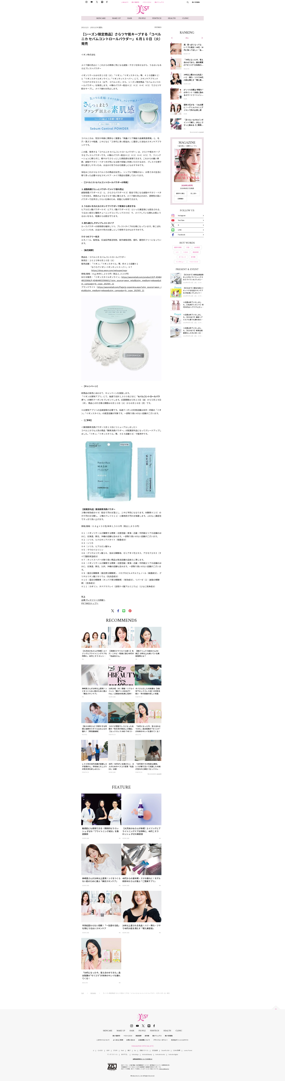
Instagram (181, 215)
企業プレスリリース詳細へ (93, 599)
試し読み (193, 193)
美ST (129, 1050)
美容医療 (138, 1036)
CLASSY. (100, 1050)
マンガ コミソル (112, 1054)
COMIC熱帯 (176, 1050)
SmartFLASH (165, 1050)
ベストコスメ (147, 2)
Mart (122, 1050)
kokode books (160, 1054)
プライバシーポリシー (160, 1040)
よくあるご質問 (118, 1040)
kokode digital (173, 1054)
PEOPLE (142, 18)
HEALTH (172, 18)
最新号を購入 (180, 193)
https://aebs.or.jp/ (164, 1069)
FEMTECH (156, 18)
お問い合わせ (130, 1040)
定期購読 (180, 199)
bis (135, 1050)
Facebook (181, 235)
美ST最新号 (135, 2)
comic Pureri (188, 1050)
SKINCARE (101, 18)
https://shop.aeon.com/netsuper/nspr (109, 270)
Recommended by (152, 774)
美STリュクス (159, 2)
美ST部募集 (196, 2)
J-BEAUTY (124, 2)
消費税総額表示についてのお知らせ (142, 1059)
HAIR (129, 18)
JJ (93, 1050)
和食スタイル (144, 1050)
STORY (115, 1050)
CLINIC (185, 18)
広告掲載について (144, 1040)
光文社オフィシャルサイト (179, 1040)
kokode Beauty (147, 1054)
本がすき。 (124, 1054)
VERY (108, 1050)
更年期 (147, 1036)
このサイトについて (103, 1040)
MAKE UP (116, 18)
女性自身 (155, 1050)
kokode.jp (135, 1054)
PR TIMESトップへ (89, 603)
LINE (180, 230)
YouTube (181, 220)
